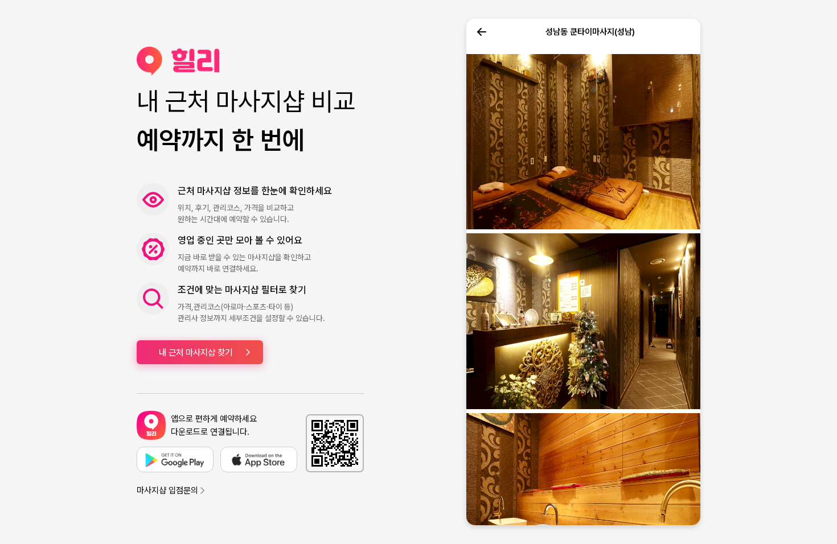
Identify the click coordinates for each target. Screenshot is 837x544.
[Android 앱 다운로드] (175, 459)
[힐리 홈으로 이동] (250, 61)
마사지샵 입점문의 (167, 490)
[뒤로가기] (482, 32)
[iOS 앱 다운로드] (258, 459)
